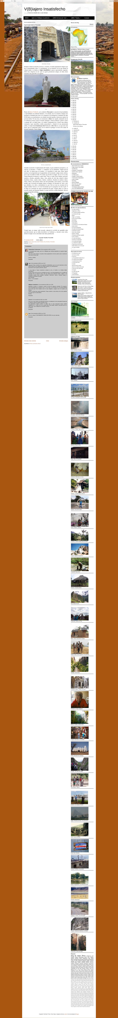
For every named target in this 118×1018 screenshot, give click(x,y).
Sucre (72, 1002)
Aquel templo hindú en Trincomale (80, 124)
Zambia (72, 958)
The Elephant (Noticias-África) (78, 186)
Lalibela (80, 971)
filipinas (72, 969)
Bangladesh (77, 973)
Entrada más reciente (30, 341)
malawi (74, 964)
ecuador (72, 962)
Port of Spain (84, 975)
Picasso (72, 982)
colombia (76, 958)
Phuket (80, 975)
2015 (73, 119)
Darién (84, 964)
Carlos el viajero (75, 179)
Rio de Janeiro (76, 982)
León (72, 965)
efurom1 (30, 299)
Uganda (87, 961)
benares (90, 1003)
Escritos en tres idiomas (78, 126)
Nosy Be (91, 980)
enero (74, 144)
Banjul (86, 986)
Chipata (88, 973)
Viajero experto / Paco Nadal (77, 167)
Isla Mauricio (90, 992)
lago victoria (88, 976)
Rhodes (92, 999)
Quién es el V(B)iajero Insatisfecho (40, 18)
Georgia (90, 964)
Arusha (76, 986)
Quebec (89, 999)
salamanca (88, 1006)
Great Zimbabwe (83, 991)
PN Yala (89, 998)
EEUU (87, 966)
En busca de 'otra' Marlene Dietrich (79, 989)
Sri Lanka (30, 243)
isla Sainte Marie (84, 984)
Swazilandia (75, 1002)
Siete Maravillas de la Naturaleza (81, 1001)
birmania (75, 959)
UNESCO (88, 1002)
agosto (74, 131)
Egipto (87, 964)
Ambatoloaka (91, 985)
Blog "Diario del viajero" (76, 183)
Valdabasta (91, 1002)
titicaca (85, 985)
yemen (88, 985)
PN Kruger (91, 971)
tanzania (81, 959)
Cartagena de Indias (83, 973)
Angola (88, 960)
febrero (74, 142)
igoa (29, 263)
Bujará (83, 987)
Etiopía (76, 957)
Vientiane (81, 983)
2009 (73, 154)
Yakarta (81, 1003)
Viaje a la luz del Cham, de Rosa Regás (85, 286)
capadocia (91, 983)
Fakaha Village (91, 989)
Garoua (81, 974)
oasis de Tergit (81, 1006)
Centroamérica (90, 959)
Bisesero (72, 987)
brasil (79, 959)
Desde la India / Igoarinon (77, 171)
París (72, 999)
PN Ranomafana (76, 998)
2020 (73, 111)
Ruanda (87, 962)
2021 (73, 109)
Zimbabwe (91, 961)
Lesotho (89, 974)
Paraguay (91, 998)
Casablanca (73, 988)
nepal (82, 969)
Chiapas (82, 988)
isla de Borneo (90, 1004)
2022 (73, 107)
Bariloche (89, 986)
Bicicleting (74, 180)
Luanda (76, 980)
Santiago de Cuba (88, 1000)
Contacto (86, 18)
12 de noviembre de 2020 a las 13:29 (38, 313)
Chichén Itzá (87, 970)
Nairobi (82, 980)
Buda (35, 241)
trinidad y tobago (90, 965)
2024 (73, 104)
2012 (73, 149)
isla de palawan (83, 1005)
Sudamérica (85, 958)
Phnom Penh (91, 981)
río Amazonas (81, 985)
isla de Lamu (77, 976)
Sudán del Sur (77, 983)
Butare (89, 987)
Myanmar (84, 960)
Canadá (82, 970)
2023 (73, 105)
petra (78, 985)
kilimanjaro (90, 1005)
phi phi (85, 1006)
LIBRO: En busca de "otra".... (60, 18)
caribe (92, 975)
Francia (77, 990)
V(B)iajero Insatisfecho (44, 9)
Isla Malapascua (85, 992)
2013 (73, 147)
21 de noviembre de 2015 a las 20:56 (39, 299)
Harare (75, 992)
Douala (75, 974)
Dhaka (92, 988)
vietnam (76, 966)
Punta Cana (84, 999)
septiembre (75, 130)
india (89, 958)
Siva (45, 241)
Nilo (88, 971)
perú (92, 955)
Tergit (78, 1002)
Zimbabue (77, 963)
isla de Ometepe (77, 1005)
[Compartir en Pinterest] (42, 240)
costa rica (91, 968)
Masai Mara (79, 980)
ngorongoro (84, 972)
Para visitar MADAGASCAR (77, 188)
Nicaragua (87, 980)
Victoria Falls (73, 1003)
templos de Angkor (83, 977)
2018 (73, 114)
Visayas (76, 1003)
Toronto (80, 1002)
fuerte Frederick (34, 112)
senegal (85, 969)
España (90, 966)
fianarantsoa (80, 1004)
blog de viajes (31, 241)
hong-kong (85, 1004)
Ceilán (78, 988)
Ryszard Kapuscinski (84, 982)
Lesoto (92, 974)
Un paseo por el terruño (76, 59)
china (72, 964)
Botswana (79, 987)
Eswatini (87, 989)
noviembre (75, 122)
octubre (75, 128)
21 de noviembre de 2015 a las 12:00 (45, 284)
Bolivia (76, 962)
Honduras (85, 974)
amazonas (91, 962)
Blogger (77, 1014)
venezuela (73, 966)
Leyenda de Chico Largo (82, 279)
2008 (73, 156)
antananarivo (91, 963)
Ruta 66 (72, 1000)
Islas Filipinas (90, 957)
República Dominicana (77, 965)
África (83, 955)
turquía (88, 972)
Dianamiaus (74, 173)
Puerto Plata (75, 999)
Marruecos (73, 975)
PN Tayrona (85, 998)
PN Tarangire (81, 998)
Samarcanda (89, 982)
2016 (73, 118)
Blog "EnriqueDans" (76, 185)
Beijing (92, 986)
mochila (78, 1006)
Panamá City (86, 981)
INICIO (26, 18)
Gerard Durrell (81, 990)
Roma (79, 982)
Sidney (75, 1001)
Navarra (85, 980)
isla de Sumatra (90, 984)
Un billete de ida (75, 174)
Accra (91, 972)
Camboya (85, 959)
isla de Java (77, 969)
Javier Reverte (76, 971)
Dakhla (89, 988)
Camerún (91, 960)
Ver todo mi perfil (74, 96)
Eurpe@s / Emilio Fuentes (77, 176)
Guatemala (88, 991)
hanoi (83, 1004)
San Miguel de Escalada (89, 967)
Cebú (76, 988)
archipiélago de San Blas (76, 968)
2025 (73, 102)
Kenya (92, 958)
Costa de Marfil (74, 960)
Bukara (86, 987)
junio (74, 135)
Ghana (80, 958)
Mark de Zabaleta (75, 182)
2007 (73, 158)
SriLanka (48, 241)
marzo (74, 140)
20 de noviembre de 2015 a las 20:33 (48, 249)
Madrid (82, 967)
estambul (76, 1004)
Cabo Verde (78, 970)
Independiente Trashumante (34, 249)
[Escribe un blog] (38, 240)
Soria (92, 1001)
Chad (80, 988)
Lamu (84, 971)
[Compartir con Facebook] (40, 240)
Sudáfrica (73, 963)
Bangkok (72, 973)
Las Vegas (72, 980)
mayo (74, 137)
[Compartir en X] (39, 240)
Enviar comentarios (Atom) (35, 343)
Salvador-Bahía (76, 1000)
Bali (92, 972)
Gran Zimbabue (77, 991)
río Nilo (78, 977)
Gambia (79, 962)
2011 (73, 151)
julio (74, 133)
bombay (88, 983)
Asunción (79, 986)
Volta (78, 1003)
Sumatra (72, 972)
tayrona (88, 969)
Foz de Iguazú (73, 990)
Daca (87, 988)
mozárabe (75, 985)
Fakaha (78, 974)
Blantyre (76, 987)
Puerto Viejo (79, 999)
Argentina (81, 963)
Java (92, 964)
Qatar (87, 999)
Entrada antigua (63, 341)
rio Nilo (75, 977)
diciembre (75, 121)
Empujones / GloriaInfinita (77, 170)
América (80, 966)
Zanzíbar (87, 1003)
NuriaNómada (74, 168)
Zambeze (84, 965)
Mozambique (81, 957)
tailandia (72, 961)
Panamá (72, 957)
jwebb (66, 1014)
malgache (75, 1006)
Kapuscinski (78, 967)
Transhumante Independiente (78, 177)
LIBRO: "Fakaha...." (76, 18)
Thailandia (83, 961)
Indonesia (80, 960)
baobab (85, 983)
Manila (86, 971)
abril (74, 138)
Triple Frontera (84, 1002)
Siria (88, 1001)
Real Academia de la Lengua (77, 165)
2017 (73, 116)
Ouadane (77, 975)
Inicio (47, 341)
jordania (72, 985)
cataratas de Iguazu (77, 984)
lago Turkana (79, 972)
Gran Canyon (86, 990)
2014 (73, 146)
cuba (75, 972)
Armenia (83, 966)
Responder (30, 259)
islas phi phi (82, 976)
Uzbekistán (86, 963)
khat (87, 1005)
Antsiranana (73, 986)
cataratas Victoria (85, 968)
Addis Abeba (78, 964)
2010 (73, 153)
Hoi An (78, 992)
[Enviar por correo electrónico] (36, 240)
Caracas (92, 987)
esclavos (72, 976)
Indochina (80, 992)
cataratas (72, 984)
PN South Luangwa (80, 981)
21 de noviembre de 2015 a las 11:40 (38, 263)
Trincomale (52, 241)
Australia (83, 986)
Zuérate (89, 975)
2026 (73, 100)
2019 (73, 112)
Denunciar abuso (75, 161)
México (72, 959)
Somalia (90, 1001)
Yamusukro (84, 1003)
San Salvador (82, 1000)
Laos (76, 961)
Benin (85, 957)
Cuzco (85, 988)
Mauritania (83, 962)
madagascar (88, 955)
